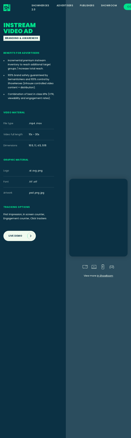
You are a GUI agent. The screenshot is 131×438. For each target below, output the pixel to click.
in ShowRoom (105, 275)
